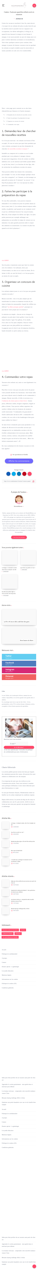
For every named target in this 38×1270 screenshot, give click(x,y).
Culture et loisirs (7, 933)
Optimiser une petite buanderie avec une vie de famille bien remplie (19, 1103)
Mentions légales (6, 975)
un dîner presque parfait (15, 307)
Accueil (4, 949)
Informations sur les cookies (10, 979)
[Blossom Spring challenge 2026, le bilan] (5, 911)
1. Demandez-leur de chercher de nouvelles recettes (19, 115)
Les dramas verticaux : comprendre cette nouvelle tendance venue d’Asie (18, 1092)
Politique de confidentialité (9, 954)
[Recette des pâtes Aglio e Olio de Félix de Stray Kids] (5, 843)
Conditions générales (8, 988)
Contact (4, 962)
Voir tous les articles (19, 537)
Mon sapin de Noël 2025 (16, 850)
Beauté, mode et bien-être (10, 930)
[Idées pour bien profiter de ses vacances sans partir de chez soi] (5, 883)
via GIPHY (5, 260)
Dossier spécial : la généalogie (10, 966)
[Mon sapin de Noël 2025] (5, 853)
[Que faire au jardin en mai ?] (5, 834)
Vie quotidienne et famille (20, 454)
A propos (4, 958)
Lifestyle (18, 933)
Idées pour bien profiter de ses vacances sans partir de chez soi (18, 1079)
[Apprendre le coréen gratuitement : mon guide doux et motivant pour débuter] (5, 892)
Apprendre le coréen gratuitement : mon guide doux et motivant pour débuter (17, 1085)
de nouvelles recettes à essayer (17, 149)
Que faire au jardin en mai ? (27, 567)
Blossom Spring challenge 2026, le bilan (20, 908)
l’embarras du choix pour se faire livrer (14, 401)
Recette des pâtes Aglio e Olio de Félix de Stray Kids (23, 841)
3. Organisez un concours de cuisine (15, 121)
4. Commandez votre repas (12, 124)
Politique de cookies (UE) (9, 983)
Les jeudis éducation (7, 971)
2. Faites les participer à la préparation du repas (18, 118)
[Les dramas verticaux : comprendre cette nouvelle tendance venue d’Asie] (5, 901)
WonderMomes (18, 506)
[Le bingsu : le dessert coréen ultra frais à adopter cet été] (5, 825)
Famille (23, 930)
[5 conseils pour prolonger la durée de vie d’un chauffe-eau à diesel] (5, 862)
